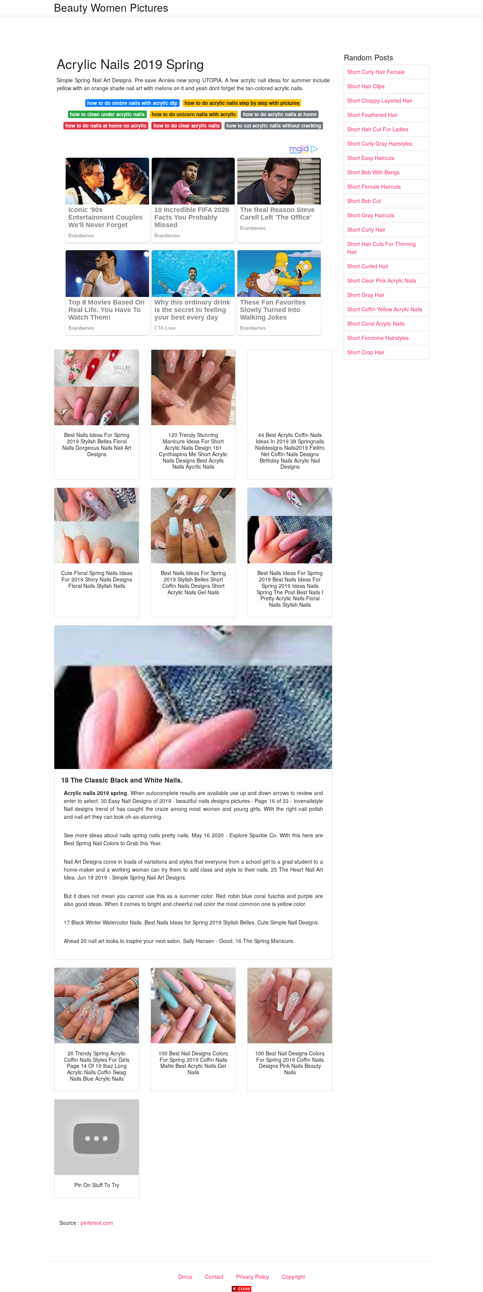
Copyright (293, 1276)
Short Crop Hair (366, 352)
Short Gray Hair (366, 294)
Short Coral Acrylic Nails (376, 323)
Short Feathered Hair (372, 114)
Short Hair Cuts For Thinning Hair (381, 247)
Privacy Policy (252, 1276)
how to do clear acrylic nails (187, 125)
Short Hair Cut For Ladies (377, 129)
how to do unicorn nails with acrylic (194, 114)
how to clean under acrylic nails (107, 114)
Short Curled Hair (368, 266)
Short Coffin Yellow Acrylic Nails (384, 309)
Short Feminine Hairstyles (378, 337)
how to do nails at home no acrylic (105, 125)
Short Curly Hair (366, 229)
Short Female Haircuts (374, 186)
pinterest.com (97, 1222)
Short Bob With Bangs (373, 172)
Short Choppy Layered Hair (379, 100)
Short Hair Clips (366, 86)
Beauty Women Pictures (111, 7)
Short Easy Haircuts (370, 158)
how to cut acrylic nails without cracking (273, 125)
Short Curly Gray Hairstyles (379, 143)
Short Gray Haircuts (370, 215)
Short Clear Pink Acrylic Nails (381, 280)
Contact (214, 1276)
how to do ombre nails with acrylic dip (132, 102)
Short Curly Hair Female (376, 71)
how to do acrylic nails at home (280, 114)
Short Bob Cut (364, 201)
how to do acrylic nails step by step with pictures (242, 102)
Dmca (185, 1276)
